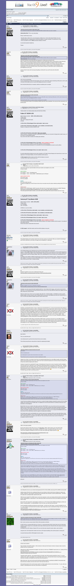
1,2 (36, 483)
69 (29, 483)
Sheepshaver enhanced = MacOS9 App (21, 583)
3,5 (44, 483)
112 (31, 483)
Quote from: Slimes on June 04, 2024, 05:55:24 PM (30, 379)
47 (22, 483)
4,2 (48, 483)
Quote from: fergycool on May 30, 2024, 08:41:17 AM (30, 29)
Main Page (9, 17)
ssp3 (8, 25)
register (13, 11)
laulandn (8, 486)
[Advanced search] (48, 15)
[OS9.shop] (7, 240)
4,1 (47, 483)
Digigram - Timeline (18, 576)
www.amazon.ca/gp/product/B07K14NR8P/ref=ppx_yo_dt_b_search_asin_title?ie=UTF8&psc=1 (39, 189)
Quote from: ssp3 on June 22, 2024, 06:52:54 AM (29, 283)
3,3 (42, 483)
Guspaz (8, 375)
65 (27, 483)
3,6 (45, 483)
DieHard (8, 330)
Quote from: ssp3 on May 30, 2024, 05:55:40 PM (29, 55)
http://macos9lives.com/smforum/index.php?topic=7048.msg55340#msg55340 (36, 273)
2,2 (39, 483)
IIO (7, 513)
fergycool (9, 52)
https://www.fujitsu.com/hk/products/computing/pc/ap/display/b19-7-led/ (34, 432)
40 (21, 483)
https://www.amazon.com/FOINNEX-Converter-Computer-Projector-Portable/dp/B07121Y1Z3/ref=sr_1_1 (41, 551)
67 (28, 483)
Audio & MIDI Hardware (10, 576)
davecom (8, 235)
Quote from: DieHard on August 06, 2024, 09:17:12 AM (30, 349)
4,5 (51, 483)
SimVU (8, 304)
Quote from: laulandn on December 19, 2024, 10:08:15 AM (31, 517)
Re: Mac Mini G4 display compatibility (29, 52)
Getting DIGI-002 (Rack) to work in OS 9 (21, 577)
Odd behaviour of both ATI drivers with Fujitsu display (33, 107)
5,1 (52, 483)
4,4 (49, 483)
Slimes (8, 163)
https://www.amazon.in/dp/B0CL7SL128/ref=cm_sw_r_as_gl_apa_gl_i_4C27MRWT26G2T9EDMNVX (40, 509)
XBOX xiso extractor (18, 575)
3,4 (43, 483)
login (10, 11)
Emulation (12, 583)
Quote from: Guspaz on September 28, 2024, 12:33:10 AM (31, 443)
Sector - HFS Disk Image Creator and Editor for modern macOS (25, 578)
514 (32, 483)
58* (26, 483)
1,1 (35, 483)
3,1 (40, 483)
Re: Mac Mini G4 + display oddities (30, 25)
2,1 (38, 483)
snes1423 (24, 575)
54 (23, 483)
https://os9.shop (53, 244)
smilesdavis (9, 439)
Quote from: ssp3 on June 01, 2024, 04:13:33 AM (29, 94)
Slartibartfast (9, 246)
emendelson (31, 583)
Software (12, 575)
